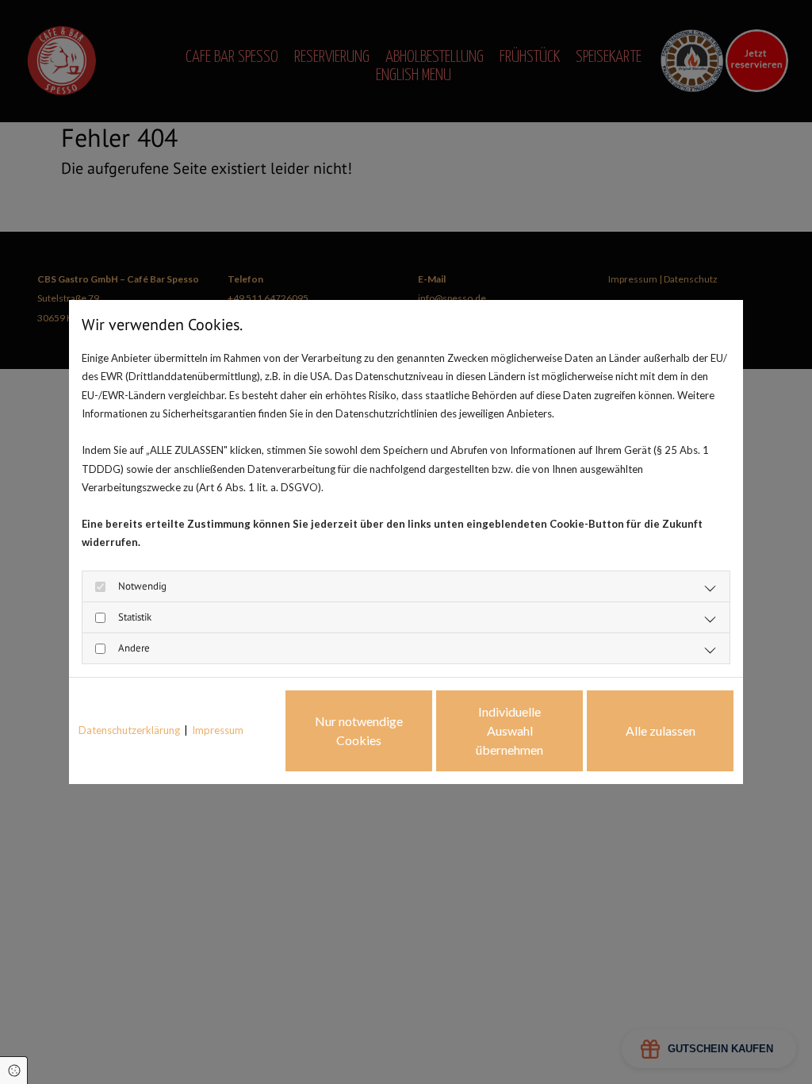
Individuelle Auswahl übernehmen (509, 730)
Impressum (217, 730)
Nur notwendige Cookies (359, 730)
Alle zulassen (660, 730)
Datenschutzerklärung (129, 730)
